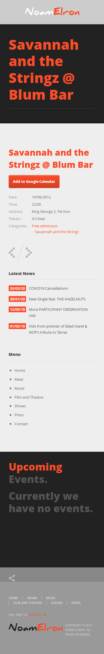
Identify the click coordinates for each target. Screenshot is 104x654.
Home (19, 370)
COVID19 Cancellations (48, 288)
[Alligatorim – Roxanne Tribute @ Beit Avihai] (29, 253)
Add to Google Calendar (34, 181)
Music (19, 388)
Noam (32, 598)
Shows (20, 405)
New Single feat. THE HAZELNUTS (57, 299)
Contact (21, 423)
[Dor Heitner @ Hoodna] (12, 253)
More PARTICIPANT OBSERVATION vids (58, 312)
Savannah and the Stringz (57, 231)
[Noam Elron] (52, 12)
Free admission (45, 225)
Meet (18, 379)
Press (19, 414)
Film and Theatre (28, 397)
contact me (37, 615)
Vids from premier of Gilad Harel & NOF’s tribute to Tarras (58, 329)
